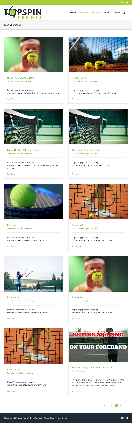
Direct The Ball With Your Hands (23, 150)
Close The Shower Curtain (20, 78)
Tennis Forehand (13, 81)
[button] (124, 12)
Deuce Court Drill (80, 78)
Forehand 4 (77, 297)
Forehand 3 (13, 297)
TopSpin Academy (26, 81)
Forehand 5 (13, 369)
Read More (11, 99)
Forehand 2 (77, 225)
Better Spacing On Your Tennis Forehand (92, 367)
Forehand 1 (13, 225)
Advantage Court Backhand (86, 150)
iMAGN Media (62, 418)
